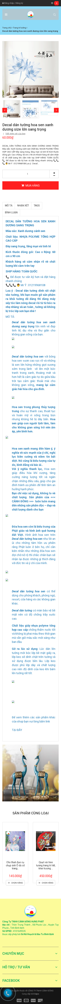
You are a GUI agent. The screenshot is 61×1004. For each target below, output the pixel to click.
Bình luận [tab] (11, 212)
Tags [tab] (37, 205)
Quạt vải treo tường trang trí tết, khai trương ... (45, 865)
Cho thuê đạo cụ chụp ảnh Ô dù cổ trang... (15, 865)
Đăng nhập (9, 3)
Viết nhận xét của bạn (15, 133)
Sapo (36, 994)
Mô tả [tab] (8, 205)
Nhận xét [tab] (23, 205)
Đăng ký (19, 3)
